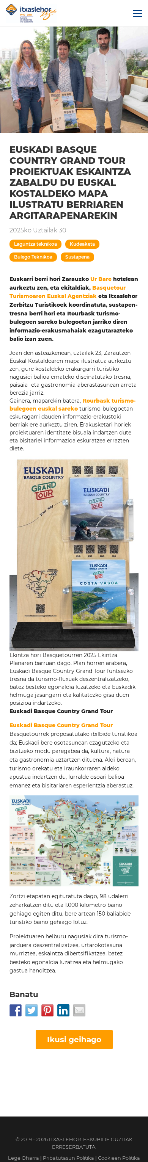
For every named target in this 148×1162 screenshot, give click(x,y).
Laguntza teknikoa (35, 244)
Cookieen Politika (119, 1158)
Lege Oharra (23, 1158)
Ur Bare (101, 279)
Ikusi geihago (74, 1039)
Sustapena (77, 257)
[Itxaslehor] (31, 13)
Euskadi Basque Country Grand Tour (61, 725)
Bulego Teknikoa (33, 257)
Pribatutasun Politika (68, 1158)
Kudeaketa (82, 244)
